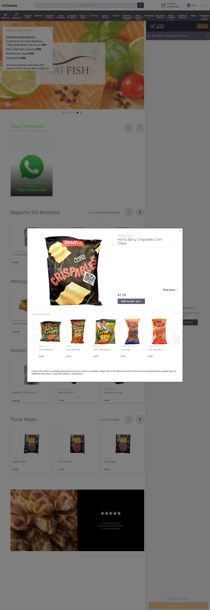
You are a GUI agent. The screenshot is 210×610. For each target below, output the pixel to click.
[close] (180, 231)
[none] (50, 337)
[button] (73, 271)
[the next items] (176, 339)
